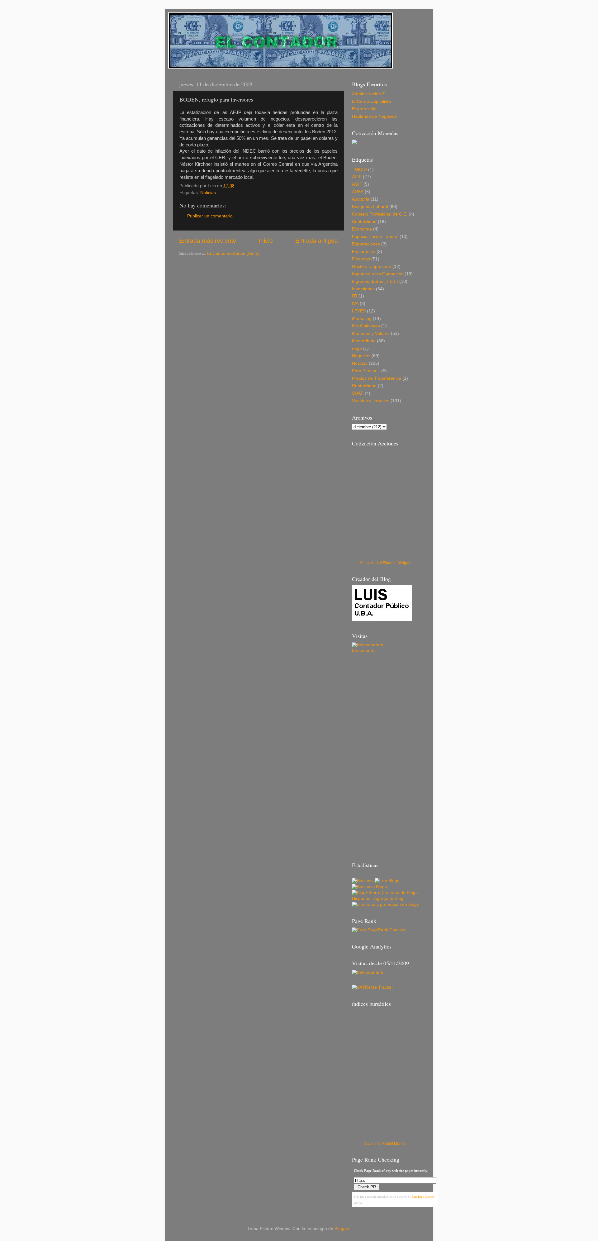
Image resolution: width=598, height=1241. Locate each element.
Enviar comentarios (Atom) (233, 253)
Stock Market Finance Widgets (385, 563)
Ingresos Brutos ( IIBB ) (375, 281)
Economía (362, 229)
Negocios (361, 356)
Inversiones (363, 289)
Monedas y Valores (371, 333)
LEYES (359, 311)
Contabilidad (364, 221)
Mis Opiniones (366, 326)
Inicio (266, 240)
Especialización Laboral (375, 236)
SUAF (357, 393)
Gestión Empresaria (371, 266)
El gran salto (364, 109)
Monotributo (364, 341)
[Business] (363, 880)
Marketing (362, 318)
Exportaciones (366, 244)
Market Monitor (394, 1143)
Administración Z (368, 94)
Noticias (208, 192)
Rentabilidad (364, 385)
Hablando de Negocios (374, 116)
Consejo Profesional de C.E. (379, 214)
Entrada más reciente (207, 240)
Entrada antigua (316, 240)
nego (357, 348)
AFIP (357, 176)
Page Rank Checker (423, 1196)
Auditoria (360, 199)
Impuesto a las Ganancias (377, 274)
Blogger (342, 1228)
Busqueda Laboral (370, 206)
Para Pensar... (366, 370)
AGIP (357, 184)
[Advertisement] (252, 268)
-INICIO (359, 169)
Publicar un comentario (210, 216)
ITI (354, 296)
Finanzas (361, 259)
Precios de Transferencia (376, 378)
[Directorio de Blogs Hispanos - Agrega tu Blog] (385, 898)
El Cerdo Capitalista (371, 101)
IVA (355, 303)
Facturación (363, 251)
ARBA (357, 191)
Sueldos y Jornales (370, 400)
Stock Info (372, 1143)
